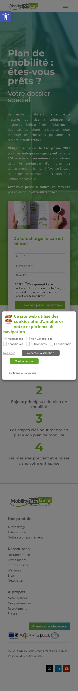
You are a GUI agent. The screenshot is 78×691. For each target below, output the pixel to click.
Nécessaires (15, 338)
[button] (5, 16)
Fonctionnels (62, 344)
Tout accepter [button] (24, 361)
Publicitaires (39, 344)
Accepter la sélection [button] (40, 353)
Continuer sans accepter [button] (22, 373)
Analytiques (15, 344)
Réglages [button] (9, 353)
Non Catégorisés (41, 338)
